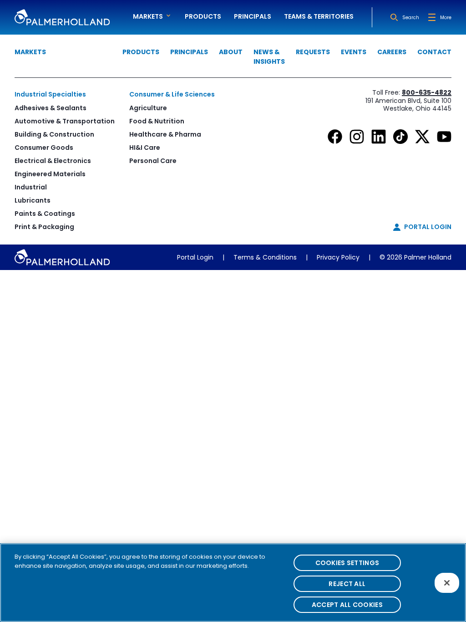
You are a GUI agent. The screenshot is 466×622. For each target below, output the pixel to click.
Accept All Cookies (347, 604)
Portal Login (195, 257)
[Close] (447, 583)
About (231, 51)
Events (353, 51)
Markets (30, 51)
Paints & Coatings (45, 213)
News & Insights (269, 56)
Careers (391, 51)
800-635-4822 (426, 92)
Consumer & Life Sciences (172, 94)
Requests (313, 51)
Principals (252, 16)
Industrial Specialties (50, 94)
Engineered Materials (50, 173)
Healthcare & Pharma (165, 134)
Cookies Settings (347, 562)
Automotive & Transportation (65, 121)
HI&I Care (144, 147)
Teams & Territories (319, 16)
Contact (434, 51)
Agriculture (148, 107)
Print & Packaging (44, 226)
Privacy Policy (338, 257)
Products (203, 16)
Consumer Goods (44, 147)
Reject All (347, 583)
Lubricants (33, 200)
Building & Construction (54, 134)
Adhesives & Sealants (50, 107)
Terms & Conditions (265, 257)
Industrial (31, 187)
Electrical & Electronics (53, 160)
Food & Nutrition (156, 121)
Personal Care (153, 160)
